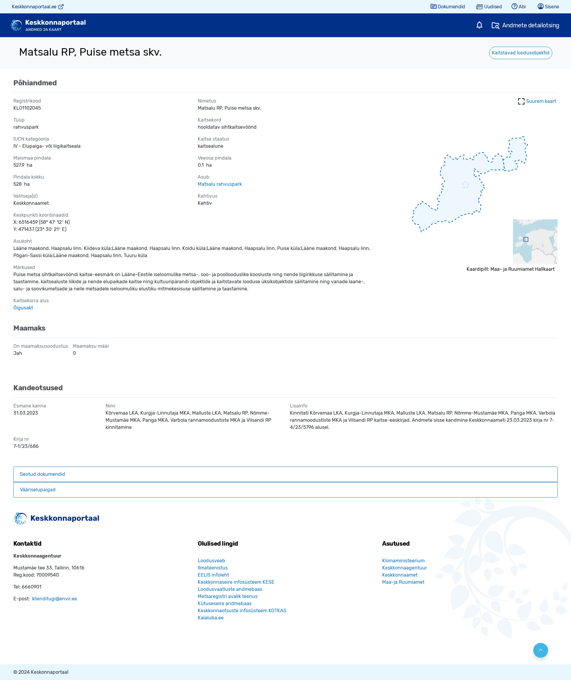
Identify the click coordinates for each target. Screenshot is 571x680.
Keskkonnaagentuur (404, 568)
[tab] (285, 474)
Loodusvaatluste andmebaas (230, 589)
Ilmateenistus (213, 568)
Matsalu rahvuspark (220, 184)
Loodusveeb (211, 560)
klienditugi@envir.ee (54, 599)
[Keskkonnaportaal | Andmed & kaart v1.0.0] (48, 25)
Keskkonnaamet (400, 575)
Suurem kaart (541, 101)
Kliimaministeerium (403, 560)
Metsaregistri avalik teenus (228, 596)
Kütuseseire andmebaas (225, 603)
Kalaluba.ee (211, 618)
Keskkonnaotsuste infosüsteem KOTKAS (242, 610)
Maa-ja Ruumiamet (403, 582)
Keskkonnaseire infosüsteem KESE (236, 582)
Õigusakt (23, 308)
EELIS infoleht (213, 575)
